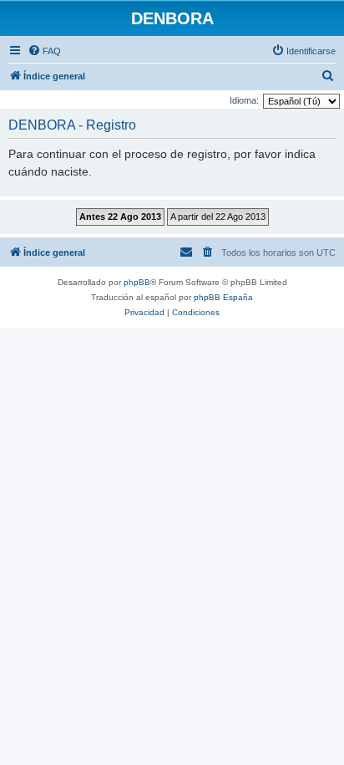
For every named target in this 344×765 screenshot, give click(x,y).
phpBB (137, 282)
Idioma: (244, 100)
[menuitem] (44, 51)
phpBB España (223, 297)
